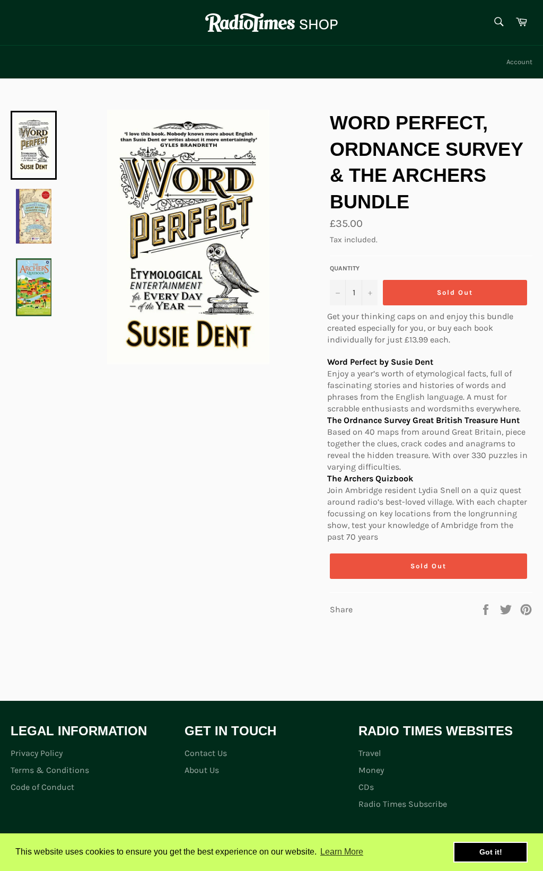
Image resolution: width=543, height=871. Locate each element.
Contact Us (206, 753)
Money (371, 770)
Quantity (345, 268)
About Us (202, 770)
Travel (369, 753)
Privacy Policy (37, 753)
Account (519, 62)
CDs (366, 787)
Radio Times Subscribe (402, 804)
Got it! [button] (490, 852)
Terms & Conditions (50, 770)
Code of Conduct (42, 787)
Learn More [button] (341, 851)
